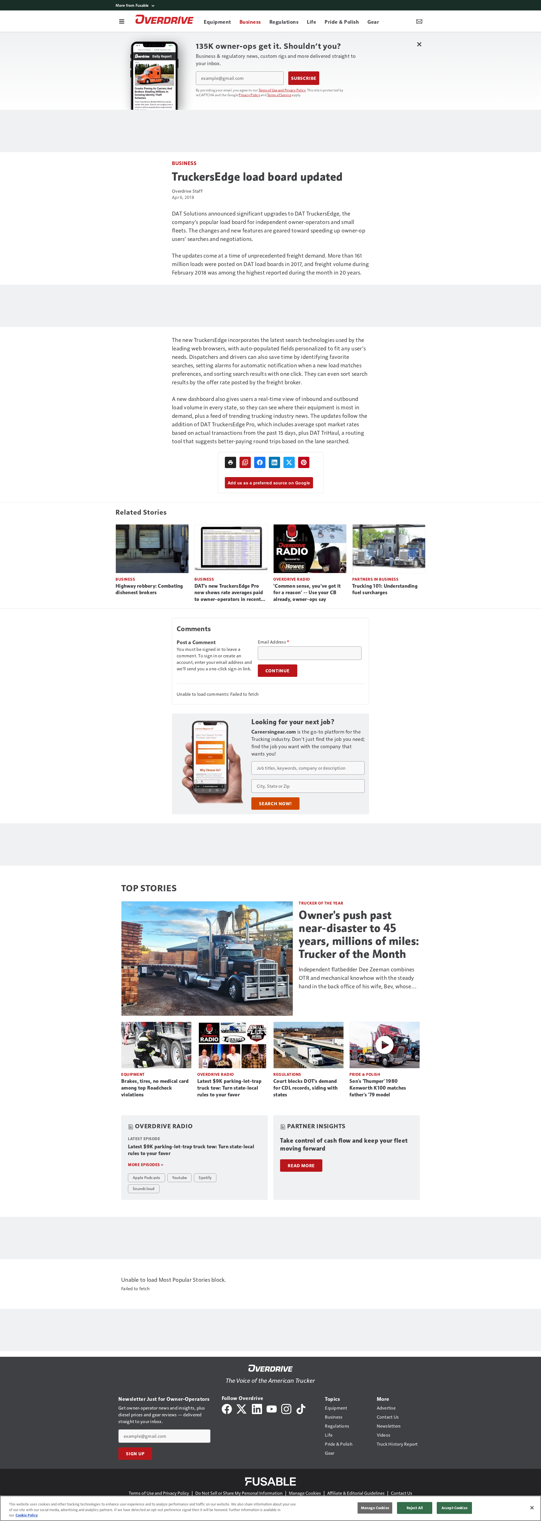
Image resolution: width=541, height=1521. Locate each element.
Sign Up (135, 1453)
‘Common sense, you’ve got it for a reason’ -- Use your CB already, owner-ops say (307, 593)
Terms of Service (279, 95)
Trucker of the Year (321, 903)
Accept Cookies (454, 1507)
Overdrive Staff (187, 191)
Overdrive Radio (291, 579)
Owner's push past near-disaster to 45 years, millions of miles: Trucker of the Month (359, 934)
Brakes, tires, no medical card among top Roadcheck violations (155, 1088)
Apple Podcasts (146, 1177)
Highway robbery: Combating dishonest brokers (149, 589)
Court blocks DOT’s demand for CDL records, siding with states (305, 1088)
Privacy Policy (249, 95)
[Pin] (303, 462)
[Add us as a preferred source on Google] (245, 462)
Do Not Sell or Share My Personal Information (239, 1493)
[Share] (259, 462)
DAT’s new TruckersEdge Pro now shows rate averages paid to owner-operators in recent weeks (228, 593)
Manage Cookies (305, 1493)
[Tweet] (289, 462)
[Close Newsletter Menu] (419, 44)
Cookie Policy (26, 1515)
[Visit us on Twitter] (241, 1408)
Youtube (179, 1177)
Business (184, 163)
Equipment (133, 1074)
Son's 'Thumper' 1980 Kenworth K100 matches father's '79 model (377, 1088)
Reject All (415, 1507)
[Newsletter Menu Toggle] (419, 21)
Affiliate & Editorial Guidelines (356, 1493)
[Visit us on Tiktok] (301, 1408)
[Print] (230, 462)
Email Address (273, 642)
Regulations (287, 1074)
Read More (301, 1165)
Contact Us (401, 1493)
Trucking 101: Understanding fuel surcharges (385, 589)
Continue (277, 670)
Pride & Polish (364, 1074)
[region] (270, 1508)
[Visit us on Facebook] (227, 1408)
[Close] (532, 1508)
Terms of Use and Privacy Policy (282, 90)
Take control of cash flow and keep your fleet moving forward (344, 1144)
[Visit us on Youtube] (272, 1408)
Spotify (205, 1177)
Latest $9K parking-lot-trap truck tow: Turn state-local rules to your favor (229, 1088)
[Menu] (121, 21)
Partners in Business (375, 579)
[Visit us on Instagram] (286, 1408)
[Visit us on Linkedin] (257, 1408)
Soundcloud (144, 1188)
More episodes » (145, 1164)
